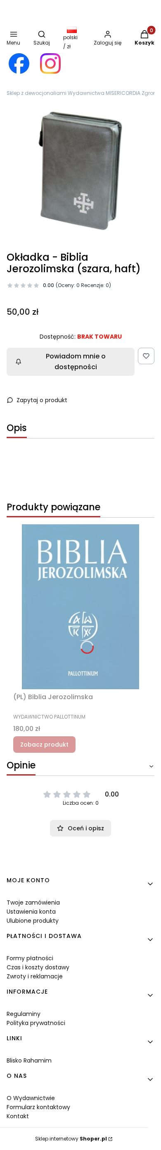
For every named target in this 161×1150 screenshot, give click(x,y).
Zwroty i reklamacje (35, 976)
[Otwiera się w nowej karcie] (19, 63)
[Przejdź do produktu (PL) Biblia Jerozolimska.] (80, 606)
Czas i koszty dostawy (38, 967)
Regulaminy (23, 1014)
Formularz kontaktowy (38, 1107)
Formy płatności (30, 958)
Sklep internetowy (71, 1138)
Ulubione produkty (33, 921)
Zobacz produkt (44, 744)
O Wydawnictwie (31, 1098)
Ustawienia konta (31, 911)
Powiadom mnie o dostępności (76, 361)
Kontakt (18, 1116)
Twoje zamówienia (33, 902)
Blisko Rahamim (29, 1060)
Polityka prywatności (36, 1023)
